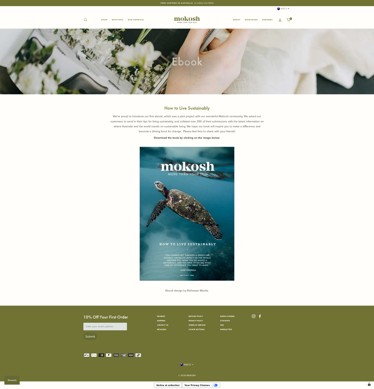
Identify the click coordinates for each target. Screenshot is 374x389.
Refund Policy (196, 316)
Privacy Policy (196, 320)
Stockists (225, 320)
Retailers (161, 329)
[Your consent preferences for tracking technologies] (369, 384)
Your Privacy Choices (197, 385)
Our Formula (136, 20)
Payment (161, 316)
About (237, 20)
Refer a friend (227, 316)
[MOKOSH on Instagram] (253, 316)
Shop (104, 20)
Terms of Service (197, 325)
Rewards (267, 20)
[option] (187, 3)
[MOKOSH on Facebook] (260, 316)
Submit (90, 336)
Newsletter (226, 329)
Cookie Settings (197, 329)
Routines (117, 20)
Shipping (161, 320)
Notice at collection (168, 385)
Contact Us (162, 325)
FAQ (222, 325)
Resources (251, 20)
